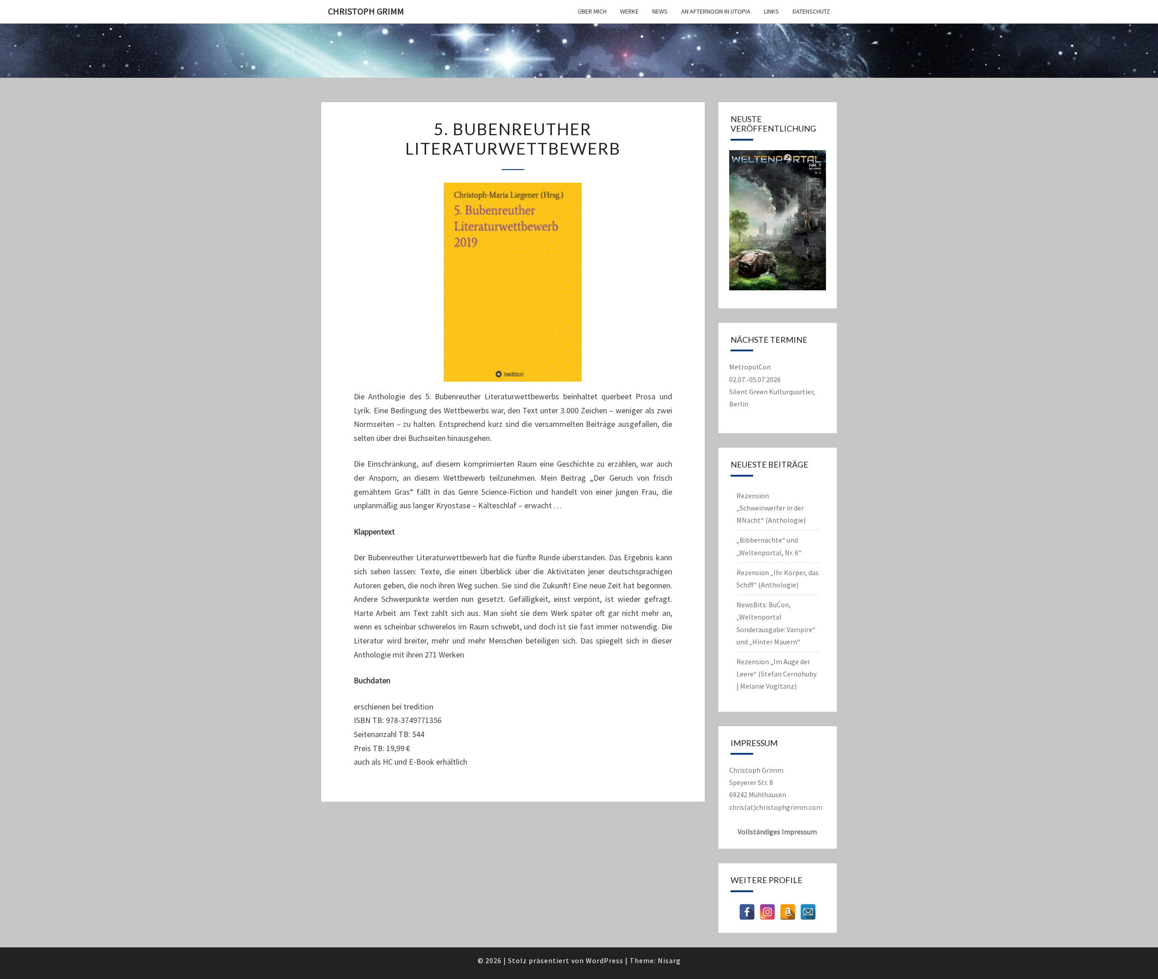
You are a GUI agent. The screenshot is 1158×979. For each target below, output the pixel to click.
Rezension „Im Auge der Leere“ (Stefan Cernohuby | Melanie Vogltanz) (776, 674)
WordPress (604, 960)
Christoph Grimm (366, 11)
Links (771, 11)
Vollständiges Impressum (777, 831)
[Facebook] (747, 912)
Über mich (592, 11)
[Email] (808, 912)
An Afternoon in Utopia (715, 11)
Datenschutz (811, 11)
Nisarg (669, 960)
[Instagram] (767, 912)
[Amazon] (788, 912)
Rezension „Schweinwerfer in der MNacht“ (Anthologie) (771, 508)
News (660, 11)
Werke (629, 11)
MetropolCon (750, 366)
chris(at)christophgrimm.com (775, 807)
